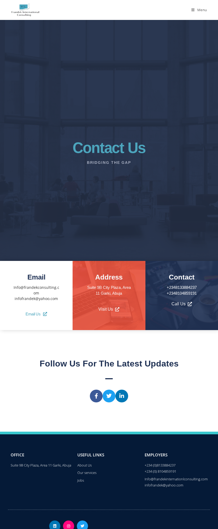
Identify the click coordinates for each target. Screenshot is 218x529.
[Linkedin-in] (121, 396)
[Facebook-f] (96, 396)
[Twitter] (109, 396)
